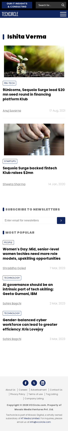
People (8, 242)
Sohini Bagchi (12, 303)
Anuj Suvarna (12, 111)
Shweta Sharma (14, 184)
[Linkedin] (43, 383)
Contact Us (56, 389)
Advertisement (39, 389)
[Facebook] (25, 383)
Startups (10, 161)
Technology (12, 278)
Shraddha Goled (14, 268)
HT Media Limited (30, 418)
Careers (23, 389)
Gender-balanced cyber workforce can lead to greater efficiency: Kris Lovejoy (30, 325)
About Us (10, 389)
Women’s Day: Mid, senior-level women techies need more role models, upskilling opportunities (32, 254)
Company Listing (34, 398)
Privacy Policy (17, 394)
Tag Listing (52, 394)
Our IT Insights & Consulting (17, 5)
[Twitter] (34, 383)
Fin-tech (9, 83)
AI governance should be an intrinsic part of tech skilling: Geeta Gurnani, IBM (28, 289)
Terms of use (35, 394)
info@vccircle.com (40, 422)
